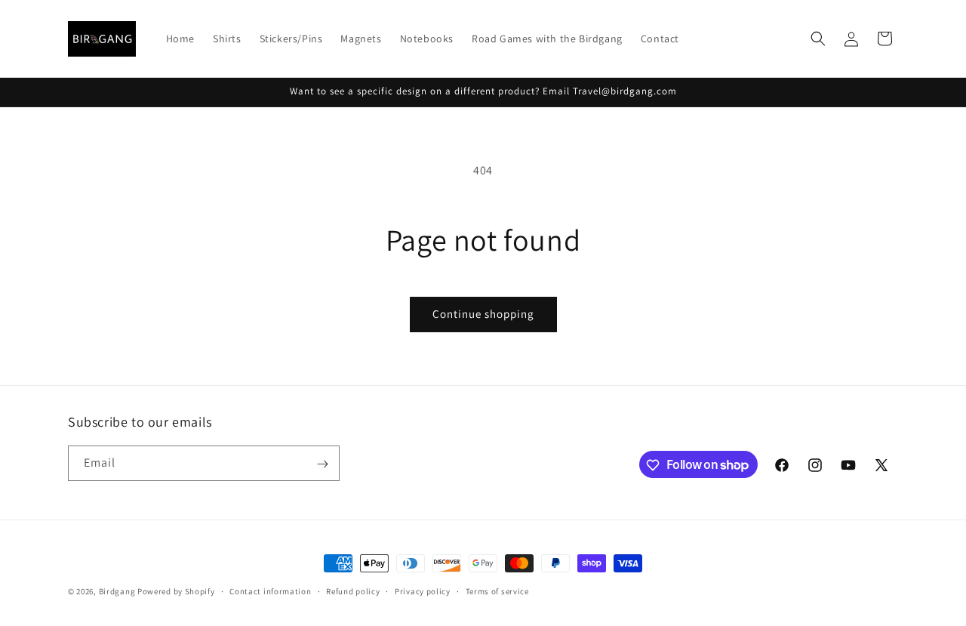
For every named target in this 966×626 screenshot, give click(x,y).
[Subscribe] (322, 464)
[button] (818, 38)
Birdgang (117, 591)
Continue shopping (483, 314)
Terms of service (497, 590)
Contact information (270, 590)
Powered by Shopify (176, 591)
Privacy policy (423, 590)
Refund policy (353, 590)
